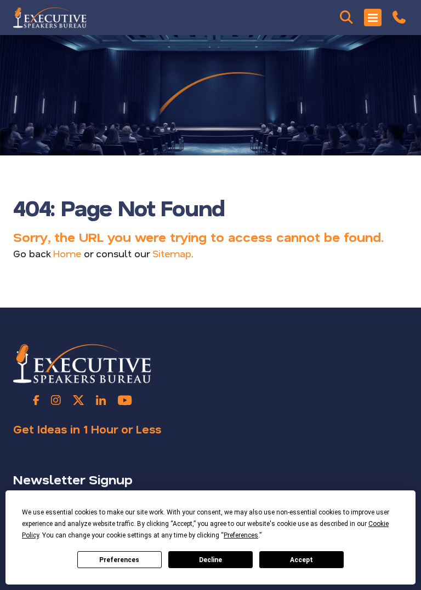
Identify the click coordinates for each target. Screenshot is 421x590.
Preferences (119, 560)
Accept (301, 560)
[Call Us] (399, 17)
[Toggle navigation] (373, 17)
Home (67, 253)
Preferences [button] (241, 535)
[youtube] (125, 400)
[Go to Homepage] (50, 17)
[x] (78, 400)
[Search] (346, 17)
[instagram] (56, 400)
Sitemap (171, 253)
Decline (210, 560)
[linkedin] (101, 400)
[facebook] (36, 400)
